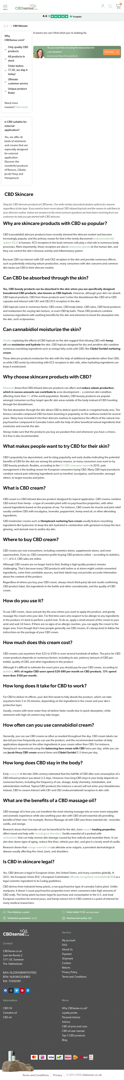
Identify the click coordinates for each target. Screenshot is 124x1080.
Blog (64, 1040)
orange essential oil (39, 847)
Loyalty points (69, 1013)
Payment (67, 954)
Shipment (67, 958)
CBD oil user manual (73, 1031)
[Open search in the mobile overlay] (110, 7)
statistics (8, 671)
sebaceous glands (79, 247)
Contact (66, 963)
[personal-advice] (102, 6)
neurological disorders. (48, 833)
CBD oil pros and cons (74, 1026)
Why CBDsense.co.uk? (75, 1008)
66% (5, 559)
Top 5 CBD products (73, 1035)
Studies (7, 340)
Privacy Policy (69, 972)
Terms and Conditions (74, 977)
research (14, 774)
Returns (66, 968)
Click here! (21, 107)
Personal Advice (71, 1017)
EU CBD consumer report (75, 465)
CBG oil (7, 1017)
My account (68, 940)
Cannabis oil (10, 1013)
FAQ (64, 945)
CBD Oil (7, 1008)
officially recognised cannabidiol (89, 877)
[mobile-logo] (26, 6)
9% (29, 396)
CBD (111, 877)
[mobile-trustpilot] (75, 16)
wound (87, 829)
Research (8, 388)
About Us (67, 949)
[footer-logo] (16, 932)
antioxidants (10, 838)
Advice (66, 1022)
